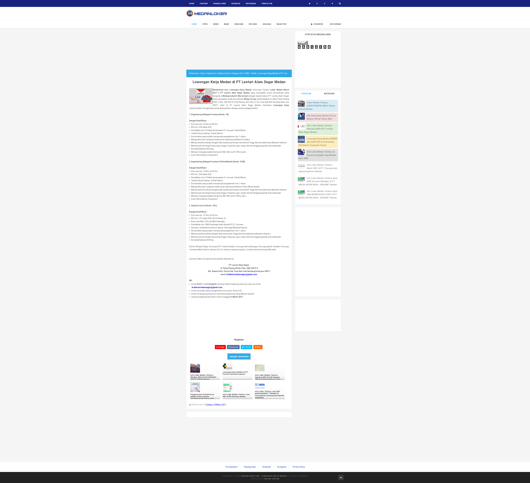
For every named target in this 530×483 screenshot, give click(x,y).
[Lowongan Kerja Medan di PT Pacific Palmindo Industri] (237, 366)
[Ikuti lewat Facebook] (317, 3)
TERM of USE (266, 4)
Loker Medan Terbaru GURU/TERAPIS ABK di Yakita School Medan (317, 105)
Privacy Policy (299, 467)
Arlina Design (271, 479)
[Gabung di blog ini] (332, 3)
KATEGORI (329, 94)
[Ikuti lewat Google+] (324, 3)
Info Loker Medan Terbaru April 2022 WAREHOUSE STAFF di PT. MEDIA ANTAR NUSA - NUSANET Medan (318, 194)
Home (191, 4)
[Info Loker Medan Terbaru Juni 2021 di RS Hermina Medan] (237, 387)
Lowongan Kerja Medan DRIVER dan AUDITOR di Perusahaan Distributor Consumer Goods (318, 142)
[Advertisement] (239, 50)
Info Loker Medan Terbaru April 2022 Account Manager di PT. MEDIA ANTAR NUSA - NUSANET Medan (318, 181)
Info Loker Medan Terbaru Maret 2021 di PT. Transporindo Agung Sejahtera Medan (318, 168)
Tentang (204, 4)
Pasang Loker (219, 4)
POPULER (306, 94)
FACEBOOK (235, 4)
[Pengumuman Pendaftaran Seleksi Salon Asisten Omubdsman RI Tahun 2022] (205, 387)
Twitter (247, 347)
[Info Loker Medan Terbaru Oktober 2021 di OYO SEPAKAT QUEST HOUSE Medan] (205, 368)
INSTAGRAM (251, 4)
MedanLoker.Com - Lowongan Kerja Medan (264, 476)
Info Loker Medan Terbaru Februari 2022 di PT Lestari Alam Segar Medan (316, 129)
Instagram (281, 467)
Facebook (233, 347)
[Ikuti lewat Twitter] (309, 3)
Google (221, 347)
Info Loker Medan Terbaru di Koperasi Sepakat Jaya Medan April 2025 (317, 155)
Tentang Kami (231, 467)
